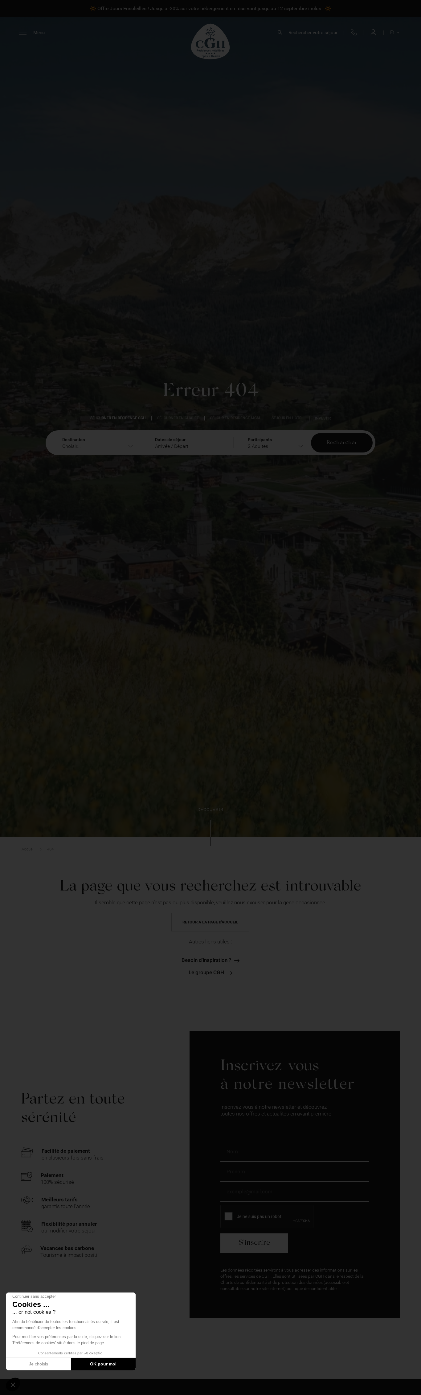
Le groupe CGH (206, 972)
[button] (13, 1384)
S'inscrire (254, 1243)
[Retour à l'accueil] (210, 41)
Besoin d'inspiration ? (206, 960)
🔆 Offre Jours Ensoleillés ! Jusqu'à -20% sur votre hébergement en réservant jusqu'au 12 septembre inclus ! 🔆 (210, 8)
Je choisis (38, 1363)
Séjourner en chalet (178, 418)
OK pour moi (103, 1363)
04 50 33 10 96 (354, 33)
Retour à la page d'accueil (210, 922)
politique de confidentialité (312, 1288)
